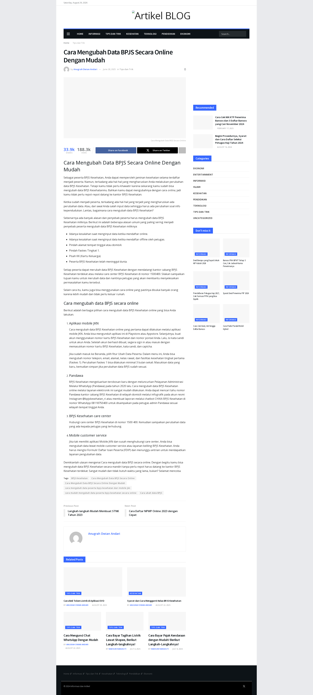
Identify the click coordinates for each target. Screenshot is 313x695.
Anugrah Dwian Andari (85, 69)
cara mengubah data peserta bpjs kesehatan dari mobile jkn (97, 488)
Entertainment (203, 174)
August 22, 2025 (162, 605)
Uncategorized (202, 218)
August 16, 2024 (224, 147)
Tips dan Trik (113, 33)
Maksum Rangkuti (117, 649)
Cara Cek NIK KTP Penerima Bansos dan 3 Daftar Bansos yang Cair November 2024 (231, 120)
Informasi (94, 33)
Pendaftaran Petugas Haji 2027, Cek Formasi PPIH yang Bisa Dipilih (206, 296)
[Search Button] (243, 34)
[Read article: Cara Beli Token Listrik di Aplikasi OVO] (93, 582)
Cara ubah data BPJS (151, 493)
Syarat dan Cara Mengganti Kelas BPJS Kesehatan (154, 600)
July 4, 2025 (135, 649)
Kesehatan (132, 33)
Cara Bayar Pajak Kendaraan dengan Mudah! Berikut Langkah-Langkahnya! (166, 639)
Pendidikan (168, 33)
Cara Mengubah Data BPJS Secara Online (113, 478)
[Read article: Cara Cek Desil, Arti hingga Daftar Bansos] (206, 313)
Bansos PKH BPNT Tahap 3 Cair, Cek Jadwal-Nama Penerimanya (234, 263)
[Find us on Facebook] (240, 686)
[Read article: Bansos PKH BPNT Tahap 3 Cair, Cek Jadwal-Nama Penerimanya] (236, 247)
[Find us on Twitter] (244, 686)
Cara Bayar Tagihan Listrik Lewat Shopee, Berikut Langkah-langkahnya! (123, 639)
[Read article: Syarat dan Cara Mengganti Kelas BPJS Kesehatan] (156, 582)
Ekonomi (185, 33)
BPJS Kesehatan (79, 478)
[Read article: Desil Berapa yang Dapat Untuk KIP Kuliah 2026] (206, 247)
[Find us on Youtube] (248, 686)
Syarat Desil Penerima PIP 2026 (236, 293)
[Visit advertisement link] (221, 73)
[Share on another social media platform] (182, 150)
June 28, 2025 (109, 69)
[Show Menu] (68, 34)
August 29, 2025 (99, 605)
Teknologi (150, 33)
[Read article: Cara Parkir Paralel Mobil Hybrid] (236, 313)
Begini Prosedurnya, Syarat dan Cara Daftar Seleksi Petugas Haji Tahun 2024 (230, 139)
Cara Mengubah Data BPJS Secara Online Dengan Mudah (95, 483)
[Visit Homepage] (156, 17)
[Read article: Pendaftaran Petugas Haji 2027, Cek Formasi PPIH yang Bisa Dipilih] (206, 280)
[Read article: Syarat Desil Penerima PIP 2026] (236, 280)
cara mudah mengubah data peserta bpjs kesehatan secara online (100, 493)
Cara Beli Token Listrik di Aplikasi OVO (84, 600)
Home (80, 33)
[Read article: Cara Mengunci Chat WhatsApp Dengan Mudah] (82, 621)
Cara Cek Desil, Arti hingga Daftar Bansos (204, 327)
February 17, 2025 (225, 128)
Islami (197, 186)
